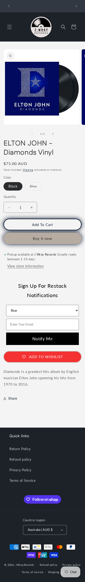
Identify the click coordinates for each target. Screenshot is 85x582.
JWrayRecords (25, 564)
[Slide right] (53, 134)
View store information (25, 266)
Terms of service (32, 572)
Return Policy (20, 449)
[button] (9, 27)
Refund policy (20, 459)
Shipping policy (58, 572)
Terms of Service (22, 480)
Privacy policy (71, 564)
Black (12, 186)
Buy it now (42, 238)
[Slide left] (32, 134)
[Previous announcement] (9, 6)
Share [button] (12, 398)
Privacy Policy (20, 470)
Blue (36, 187)
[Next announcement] (76, 6)
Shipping (28, 169)
